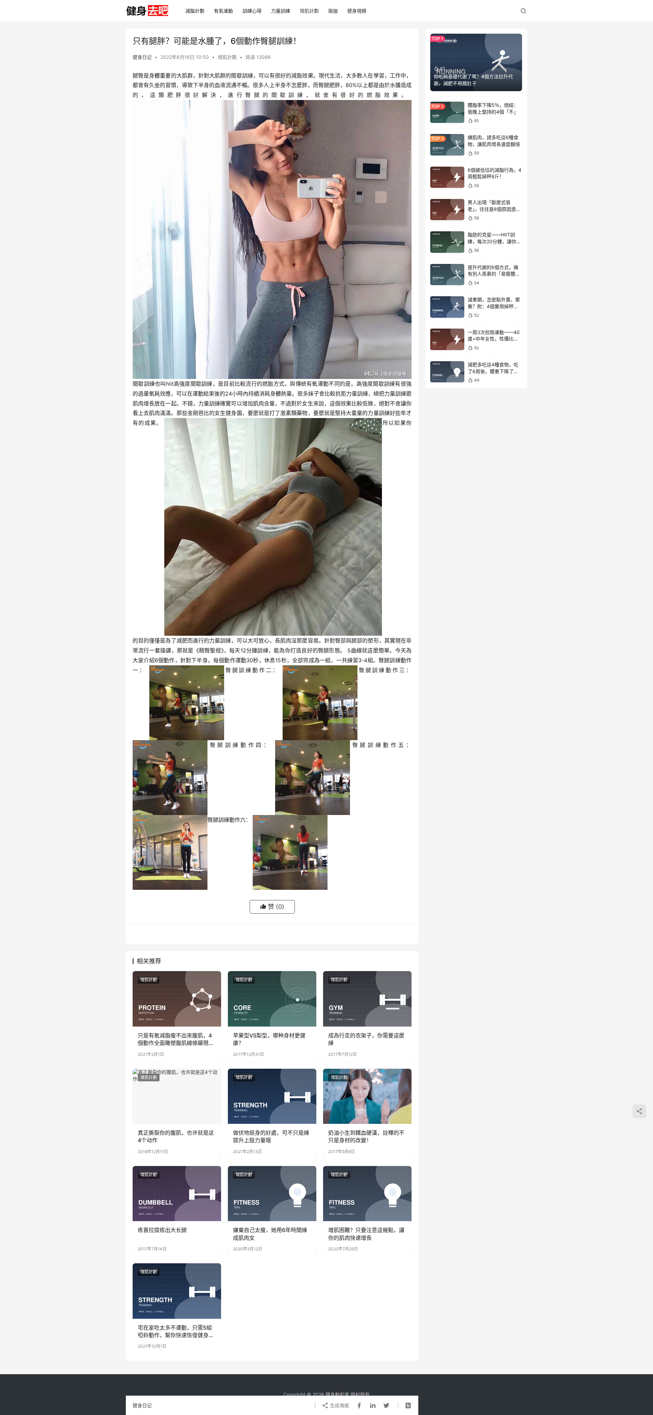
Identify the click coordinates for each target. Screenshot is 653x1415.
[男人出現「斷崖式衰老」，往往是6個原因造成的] (447, 209)
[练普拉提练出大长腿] (177, 1193)
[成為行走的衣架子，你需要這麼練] (367, 998)
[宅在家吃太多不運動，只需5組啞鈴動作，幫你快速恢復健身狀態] (177, 1290)
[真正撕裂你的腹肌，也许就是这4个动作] (177, 1096)
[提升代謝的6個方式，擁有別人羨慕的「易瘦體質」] (447, 274)
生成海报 (339, 1405)
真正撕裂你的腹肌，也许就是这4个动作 (176, 1136)
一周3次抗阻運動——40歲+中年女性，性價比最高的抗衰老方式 (494, 338)
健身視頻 (356, 11)
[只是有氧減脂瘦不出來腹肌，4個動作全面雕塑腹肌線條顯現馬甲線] (177, 998)
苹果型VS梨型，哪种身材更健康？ (269, 1039)
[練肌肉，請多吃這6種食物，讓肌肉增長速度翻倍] (447, 144)
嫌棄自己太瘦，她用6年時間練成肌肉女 (270, 1234)
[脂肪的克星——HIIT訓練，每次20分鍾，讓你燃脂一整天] (447, 242)
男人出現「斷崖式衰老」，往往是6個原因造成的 (494, 208)
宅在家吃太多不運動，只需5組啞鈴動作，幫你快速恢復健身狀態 (176, 1331)
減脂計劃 (194, 11)
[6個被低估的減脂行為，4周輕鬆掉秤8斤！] (447, 177)
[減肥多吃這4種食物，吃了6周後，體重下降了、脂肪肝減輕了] (447, 372)
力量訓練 (280, 11)
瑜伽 (333, 11)
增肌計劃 (309, 11)
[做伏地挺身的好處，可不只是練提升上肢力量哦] (272, 1096)
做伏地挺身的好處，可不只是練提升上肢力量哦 (271, 1136)
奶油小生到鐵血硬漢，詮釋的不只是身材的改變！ (366, 1136)
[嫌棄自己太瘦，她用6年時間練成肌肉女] (272, 1193)
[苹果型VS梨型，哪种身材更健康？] (272, 998)
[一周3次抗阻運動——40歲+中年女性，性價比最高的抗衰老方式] (447, 339)
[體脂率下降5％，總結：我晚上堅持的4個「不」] (447, 112)
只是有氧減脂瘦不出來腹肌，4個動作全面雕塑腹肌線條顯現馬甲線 (176, 1039)
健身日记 (142, 57)
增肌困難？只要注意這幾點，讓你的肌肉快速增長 (366, 1234)
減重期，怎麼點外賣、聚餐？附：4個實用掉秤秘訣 (494, 306)
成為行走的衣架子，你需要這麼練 (366, 1039)
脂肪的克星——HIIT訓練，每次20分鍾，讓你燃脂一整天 (494, 241)
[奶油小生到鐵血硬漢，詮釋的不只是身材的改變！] (367, 1096)
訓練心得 (252, 11)
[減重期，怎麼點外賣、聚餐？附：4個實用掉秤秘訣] (447, 307)
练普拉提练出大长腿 (162, 1230)
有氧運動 (223, 11)
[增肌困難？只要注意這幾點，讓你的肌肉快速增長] (367, 1193)
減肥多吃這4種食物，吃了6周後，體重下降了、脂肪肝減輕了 (493, 371)
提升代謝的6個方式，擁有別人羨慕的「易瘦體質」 (493, 273)
